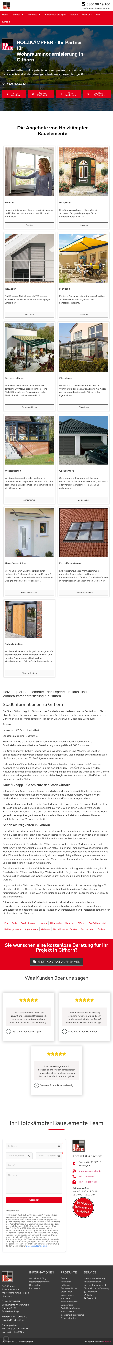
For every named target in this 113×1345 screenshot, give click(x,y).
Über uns (87, 14)
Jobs (98, 14)
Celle (14, 923)
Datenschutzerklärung (36, 1245)
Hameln (43, 923)
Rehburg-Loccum (12, 929)
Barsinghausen (28, 923)
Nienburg (69, 923)
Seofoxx (107, 1341)
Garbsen (102, 929)
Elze (6, 923)
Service (16, 14)
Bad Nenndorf (87, 929)
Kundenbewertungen (55, 14)
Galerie (74, 14)
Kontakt (6, 21)
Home (5, 14)
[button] (6, 1339)
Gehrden (45, 929)
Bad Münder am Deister (65, 929)
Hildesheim (56, 923)
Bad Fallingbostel (97, 923)
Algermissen (31, 929)
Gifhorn (81, 923)
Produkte (32, 14)
